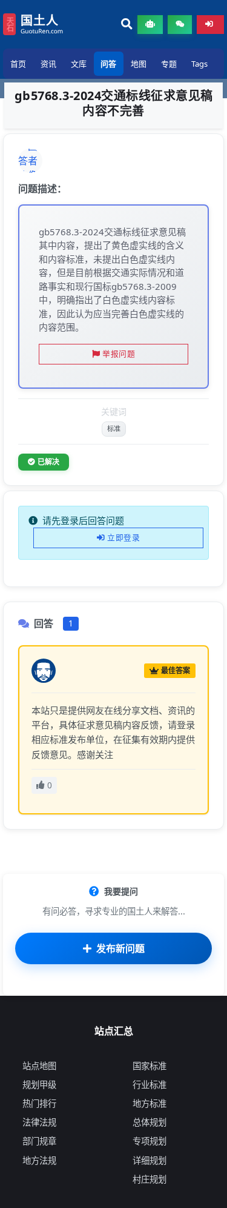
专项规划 (149, 1141)
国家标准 (149, 1066)
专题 (169, 63)
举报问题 (118, 353)
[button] (126, 24)
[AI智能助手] (150, 24)
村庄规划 (149, 1179)
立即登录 (123, 537)
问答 (108, 63)
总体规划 (149, 1122)
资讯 (48, 63)
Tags (199, 63)
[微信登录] (180, 24)
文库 (79, 63)
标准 (113, 428)
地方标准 (149, 1103)
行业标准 (149, 1084)
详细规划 (149, 1160)
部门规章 (39, 1141)
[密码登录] (210, 24)
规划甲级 (39, 1084)
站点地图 (39, 1066)
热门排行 (39, 1103)
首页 (18, 63)
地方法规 (39, 1160)
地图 (138, 63)
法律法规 (39, 1122)
